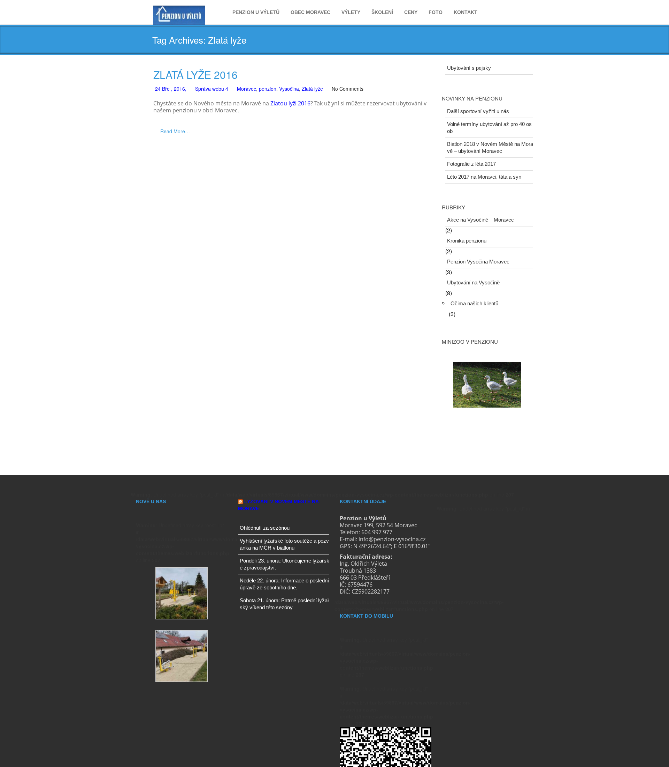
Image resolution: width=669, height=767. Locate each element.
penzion (267, 88)
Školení (382, 12)
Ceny (410, 12)
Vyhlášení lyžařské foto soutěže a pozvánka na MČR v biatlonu (284, 544)
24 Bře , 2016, (170, 88)
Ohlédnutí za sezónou (265, 528)
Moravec (246, 88)
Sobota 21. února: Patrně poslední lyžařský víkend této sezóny (284, 603)
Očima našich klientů (474, 303)
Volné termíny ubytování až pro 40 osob (489, 127)
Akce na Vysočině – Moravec (480, 220)
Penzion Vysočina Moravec (478, 262)
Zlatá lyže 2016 (195, 74)
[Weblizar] (179, 14)
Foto (436, 12)
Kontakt (465, 12)
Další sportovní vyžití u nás (478, 111)
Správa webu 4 (211, 88)
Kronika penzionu (466, 241)
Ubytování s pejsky (469, 68)
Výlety (350, 12)
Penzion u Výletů (255, 12)
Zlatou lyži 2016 (290, 103)
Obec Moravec (310, 12)
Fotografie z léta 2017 (471, 164)
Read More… (175, 131)
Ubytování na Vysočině (473, 282)
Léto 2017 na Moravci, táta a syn (484, 177)
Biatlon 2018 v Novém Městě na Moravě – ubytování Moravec (490, 147)
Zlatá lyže (312, 88)
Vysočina (289, 88)
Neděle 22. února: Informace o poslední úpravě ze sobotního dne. (284, 584)
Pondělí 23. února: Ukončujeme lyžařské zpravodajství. (284, 564)
